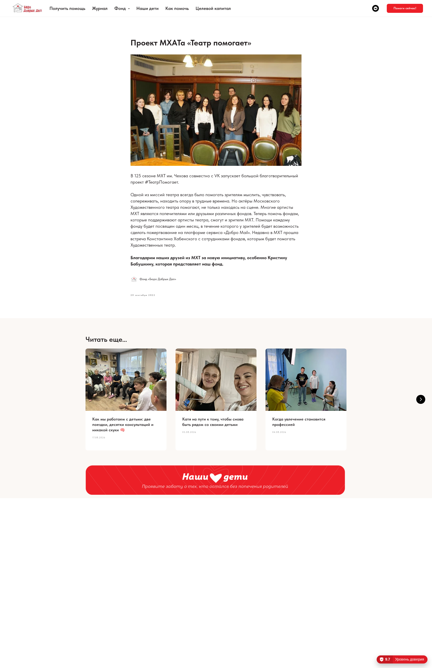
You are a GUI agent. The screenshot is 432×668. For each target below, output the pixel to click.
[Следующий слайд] (420, 399)
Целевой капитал (213, 8)
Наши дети (147, 8)
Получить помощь (67, 8)
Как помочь (177, 8)
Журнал (100, 8)
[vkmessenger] (375, 8)
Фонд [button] (120, 8)
